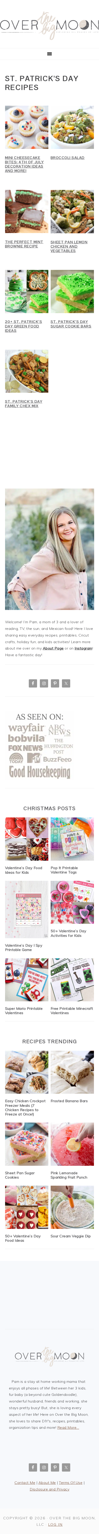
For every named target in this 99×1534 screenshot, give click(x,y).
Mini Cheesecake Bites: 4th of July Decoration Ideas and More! (24, 164)
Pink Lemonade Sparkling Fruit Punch (69, 1175)
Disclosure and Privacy (49, 1489)
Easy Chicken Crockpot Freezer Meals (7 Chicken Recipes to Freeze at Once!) (25, 1107)
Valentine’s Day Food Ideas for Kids (23, 869)
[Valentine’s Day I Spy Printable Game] (27, 909)
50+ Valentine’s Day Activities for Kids (69, 933)
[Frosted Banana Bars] (72, 1072)
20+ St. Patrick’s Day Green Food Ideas (23, 326)
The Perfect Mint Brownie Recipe (24, 244)
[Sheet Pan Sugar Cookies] (27, 1144)
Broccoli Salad (68, 157)
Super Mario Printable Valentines (24, 1010)
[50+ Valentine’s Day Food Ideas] (27, 1207)
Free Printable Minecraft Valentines (72, 1010)
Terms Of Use (70, 1482)
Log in (55, 1524)
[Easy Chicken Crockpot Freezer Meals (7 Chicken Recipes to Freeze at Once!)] (27, 1072)
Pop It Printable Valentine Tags (64, 869)
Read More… (68, 1427)
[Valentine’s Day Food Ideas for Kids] (27, 839)
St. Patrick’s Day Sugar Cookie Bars (71, 323)
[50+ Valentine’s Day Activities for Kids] (72, 902)
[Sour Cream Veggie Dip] (72, 1207)
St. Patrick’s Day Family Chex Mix (24, 403)
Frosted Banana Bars (69, 1101)
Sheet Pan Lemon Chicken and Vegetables (69, 246)
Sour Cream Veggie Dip (71, 1236)
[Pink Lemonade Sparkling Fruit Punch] (72, 1144)
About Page (53, 648)
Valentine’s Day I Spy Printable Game (24, 947)
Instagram (83, 648)
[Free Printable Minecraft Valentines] (72, 980)
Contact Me (25, 1482)
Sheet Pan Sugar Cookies (20, 1175)
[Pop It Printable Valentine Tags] (72, 839)
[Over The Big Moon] (49, 42)
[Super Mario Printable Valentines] (27, 980)
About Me (47, 1482)
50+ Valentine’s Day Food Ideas (23, 1238)
